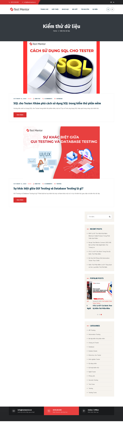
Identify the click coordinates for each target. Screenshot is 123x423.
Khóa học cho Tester (95, 354)
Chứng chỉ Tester (94, 342)
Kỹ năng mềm (93, 362)
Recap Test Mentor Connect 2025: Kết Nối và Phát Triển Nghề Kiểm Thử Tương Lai (100, 245)
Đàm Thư (37, 98)
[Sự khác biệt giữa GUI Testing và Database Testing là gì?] (61, 152)
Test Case (92, 383)
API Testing (92, 329)
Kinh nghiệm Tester (101, 301)
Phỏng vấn (92, 375)
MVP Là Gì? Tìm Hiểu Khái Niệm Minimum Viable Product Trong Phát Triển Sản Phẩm (99, 236)
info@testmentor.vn (25, 409)
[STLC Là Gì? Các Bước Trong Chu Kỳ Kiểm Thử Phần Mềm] (99, 290)
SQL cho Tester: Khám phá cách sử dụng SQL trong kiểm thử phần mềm (57, 103)
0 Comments (48, 98)
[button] (97, 313)
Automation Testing (94, 333)
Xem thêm (20, 115)
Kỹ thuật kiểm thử (94, 367)
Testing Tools (93, 391)
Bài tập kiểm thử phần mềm (97, 337)
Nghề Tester (92, 371)
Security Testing (93, 379)
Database (59, 98)
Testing (58, 183)
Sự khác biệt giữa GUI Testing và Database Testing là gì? (48, 188)
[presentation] (88, 313)
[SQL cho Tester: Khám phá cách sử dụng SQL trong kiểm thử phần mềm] (61, 67)
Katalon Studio (93, 350)
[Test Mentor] (19, 9)
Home (55, 31)
